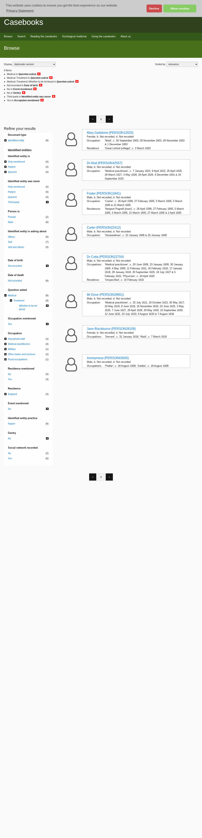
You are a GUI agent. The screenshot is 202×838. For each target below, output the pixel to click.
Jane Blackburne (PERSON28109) (111, 328)
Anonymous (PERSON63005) (108, 358)
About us (126, 36)
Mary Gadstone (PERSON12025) (110, 132)
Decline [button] (154, 8)
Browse (8, 36)
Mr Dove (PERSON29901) (105, 294)
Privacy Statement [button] (20, 10)
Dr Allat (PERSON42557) (104, 163)
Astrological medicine (74, 36)
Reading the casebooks (43, 36)
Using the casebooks (104, 36)
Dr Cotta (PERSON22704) (105, 256)
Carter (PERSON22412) (104, 227)
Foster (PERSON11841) (104, 193)
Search (21, 36)
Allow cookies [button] (179, 8)
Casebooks (23, 22)
